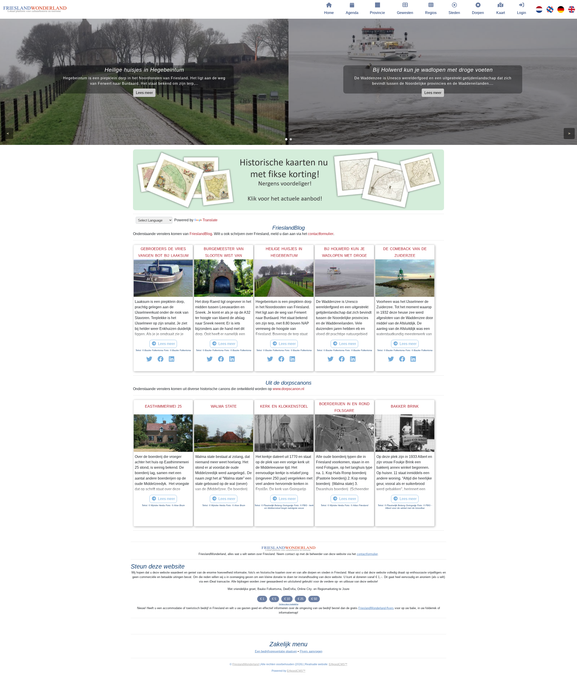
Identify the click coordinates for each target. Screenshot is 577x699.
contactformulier (320, 234)
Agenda (352, 13)
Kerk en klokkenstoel (284, 406)
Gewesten (405, 13)
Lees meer (144, 93)
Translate (210, 220)
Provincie (377, 13)
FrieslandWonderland (245, 664)
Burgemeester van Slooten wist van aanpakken (224, 255)
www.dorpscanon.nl (288, 389)
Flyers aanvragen (311, 651)
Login (521, 13)
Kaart (500, 13)
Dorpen (478, 13)
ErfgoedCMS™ (338, 664)
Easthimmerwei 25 (163, 406)
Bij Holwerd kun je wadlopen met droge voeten (344, 255)
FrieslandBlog (201, 234)
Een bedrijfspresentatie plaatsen (276, 651)
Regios (431, 13)
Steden (454, 13)
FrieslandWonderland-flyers (376, 608)
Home (329, 13)
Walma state (224, 406)
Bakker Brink (405, 406)
